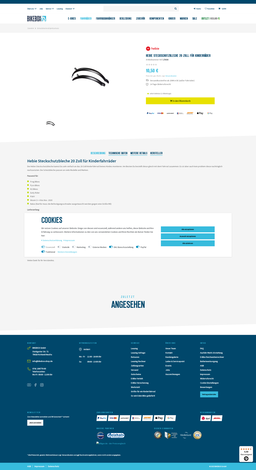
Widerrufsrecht (207, 378)
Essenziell (50, 247)
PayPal (143, 247)
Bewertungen (206, 387)
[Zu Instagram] (43, 385)
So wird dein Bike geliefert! (143, 395)
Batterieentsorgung (209, 361)
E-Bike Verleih (137, 378)
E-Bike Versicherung (140, 382)
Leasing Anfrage (138, 352)
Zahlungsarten (137, 365)
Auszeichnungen (172, 374)
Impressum (205, 374)
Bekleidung (126, 18)
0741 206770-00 (39, 368)
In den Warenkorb (181, 100)
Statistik (65, 247)
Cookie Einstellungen (209, 382)
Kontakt (168, 352)
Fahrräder (86, 18)
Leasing (60, 9)
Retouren (135, 357)
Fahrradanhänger (105, 18)
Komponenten (156, 18)
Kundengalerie (171, 357)
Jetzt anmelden (35, 423)
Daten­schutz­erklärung (53, 240)
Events (168, 365)
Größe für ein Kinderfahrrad (143, 391)
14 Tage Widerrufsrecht (160, 84)
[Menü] (251, 448)
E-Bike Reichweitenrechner (212, 357)
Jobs (41, 9)
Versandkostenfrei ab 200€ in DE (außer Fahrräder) (172, 80)
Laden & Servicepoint (174, 361)
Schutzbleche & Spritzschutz (48, 28)
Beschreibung (98, 153)
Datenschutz (205, 370)
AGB (202, 365)
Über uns (30, 9)
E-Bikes (72, 18)
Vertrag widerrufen (209, 394)
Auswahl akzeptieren (188, 236)
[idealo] (101, 436)
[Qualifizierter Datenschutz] (198, 435)
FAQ (202, 348)
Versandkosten (171, 76)
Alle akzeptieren (188, 229)
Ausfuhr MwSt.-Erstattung (211, 352)
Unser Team (170, 348)
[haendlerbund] (186, 435)
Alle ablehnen (188, 243)
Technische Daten (117, 153)
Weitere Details (138, 153)
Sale (194, 18)
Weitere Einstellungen (67, 252)
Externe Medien (100, 247)
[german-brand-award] (172, 435)
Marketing (81, 247)
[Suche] (175, 9)
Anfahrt (87, 349)
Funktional (50, 252)
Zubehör (140, 18)
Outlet (205, 18)
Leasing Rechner (138, 361)
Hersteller (156, 153)
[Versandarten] (206, 418)
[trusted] (159, 435)
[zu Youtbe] (30, 385)
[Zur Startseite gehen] (41, 18)
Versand (134, 370)
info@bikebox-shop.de (42, 361)
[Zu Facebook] (37, 385)
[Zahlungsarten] (102, 418)
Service (48, 9)
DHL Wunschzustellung (123, 247)
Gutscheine (136, 374)
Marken (184, 18)
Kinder (171, 18)
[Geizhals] (116, 436)
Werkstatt (135, 387)
